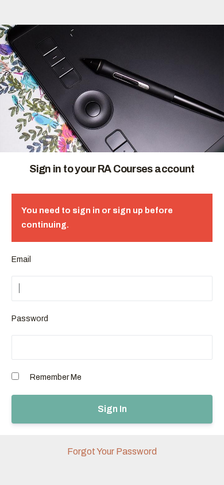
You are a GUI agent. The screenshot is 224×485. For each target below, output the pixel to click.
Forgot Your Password (112, 451)
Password (29, 318)
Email (21, 259)
